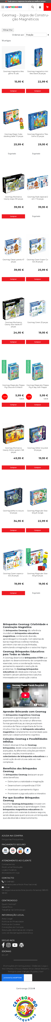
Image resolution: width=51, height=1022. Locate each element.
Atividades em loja (10, 873)
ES (3, 955)
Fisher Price (28, 969)
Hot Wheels (7, 969)
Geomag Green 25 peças (37, 322)
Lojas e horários (9, 870)
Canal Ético (7, 907)
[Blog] (22, 946)
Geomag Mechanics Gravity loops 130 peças (13, 198)
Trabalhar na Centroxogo (13, 910)
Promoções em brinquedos (16, 966)
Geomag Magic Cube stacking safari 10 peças (13, 135)
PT (7, 955)
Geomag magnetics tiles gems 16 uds (13, 72)
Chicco (18, 969)
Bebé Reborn (41, 969)
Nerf (41, 971)
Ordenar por (18, 35)
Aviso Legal (7, 919)
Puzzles (34, 971)
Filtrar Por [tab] (8, 30)
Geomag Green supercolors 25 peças (13, 574)
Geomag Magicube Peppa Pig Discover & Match (13, 386)
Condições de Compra (12, 927)
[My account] (40, 7)
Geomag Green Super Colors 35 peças (37, 261)
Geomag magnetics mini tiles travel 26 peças (37, 72)
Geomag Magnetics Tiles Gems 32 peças (37, 135)
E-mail (7, 887)
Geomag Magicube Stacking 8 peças (37, 574)
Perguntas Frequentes (12, 839)
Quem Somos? (9, 904)
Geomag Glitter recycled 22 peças (37, 449)
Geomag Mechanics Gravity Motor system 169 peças (13, 450)
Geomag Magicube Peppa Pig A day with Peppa (38, 386)
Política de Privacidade (13, 921)
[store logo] (14, 6)
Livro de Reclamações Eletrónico (17, 933)
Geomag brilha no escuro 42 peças (13, 512)
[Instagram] (9, 946)
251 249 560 (9, 882)
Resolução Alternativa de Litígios (17, 930)
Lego (44, 966)
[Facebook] (4, 946)
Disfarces (36, 966)
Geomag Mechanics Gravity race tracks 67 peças (13, 324)
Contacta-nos (8, 864)
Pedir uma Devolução (12, 867)
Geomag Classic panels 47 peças (13, 261)
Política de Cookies (11, 924)
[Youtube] (15, 946)
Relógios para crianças (18, 971)
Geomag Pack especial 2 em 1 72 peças (37, 198)
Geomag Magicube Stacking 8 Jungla (37, 512)
